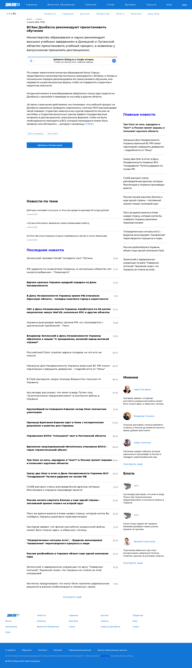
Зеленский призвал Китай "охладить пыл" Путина (60, 258)
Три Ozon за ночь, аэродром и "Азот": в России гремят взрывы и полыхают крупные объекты (144, 128)
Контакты (42, 650)
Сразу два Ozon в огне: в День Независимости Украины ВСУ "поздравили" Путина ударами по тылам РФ (143, 164)
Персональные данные (80, 650)
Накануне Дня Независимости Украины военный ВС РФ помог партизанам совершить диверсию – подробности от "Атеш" (143, 145)
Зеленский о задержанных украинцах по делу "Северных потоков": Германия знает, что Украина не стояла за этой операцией (65, 570)
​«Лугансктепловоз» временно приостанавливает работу (58, 223)
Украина (39, 19)
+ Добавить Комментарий (49, 145)
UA (9, 13)
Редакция (26, 650)
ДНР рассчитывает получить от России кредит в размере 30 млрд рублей (68, 210)
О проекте (10, 650)
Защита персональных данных (112, 650)
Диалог (29, 19)
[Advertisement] (72, 171)
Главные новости (139, 114)
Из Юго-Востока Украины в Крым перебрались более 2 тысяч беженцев (67, 235)
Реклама (58, 650)
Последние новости (45, 250)
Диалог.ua (105, 656)
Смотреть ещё (72, 597)
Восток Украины (35, 134)
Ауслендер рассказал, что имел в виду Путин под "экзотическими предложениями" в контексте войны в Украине (63, 395)
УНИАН (89, 124)
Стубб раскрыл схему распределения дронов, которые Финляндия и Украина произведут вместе (144, 183)
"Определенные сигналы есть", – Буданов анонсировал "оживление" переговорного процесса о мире (144, 235)
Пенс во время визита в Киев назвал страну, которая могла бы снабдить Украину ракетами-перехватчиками (142, 217)
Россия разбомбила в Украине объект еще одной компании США (143, 249)
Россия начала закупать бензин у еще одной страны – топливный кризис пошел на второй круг (143, 200)
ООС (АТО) (52, 134)
